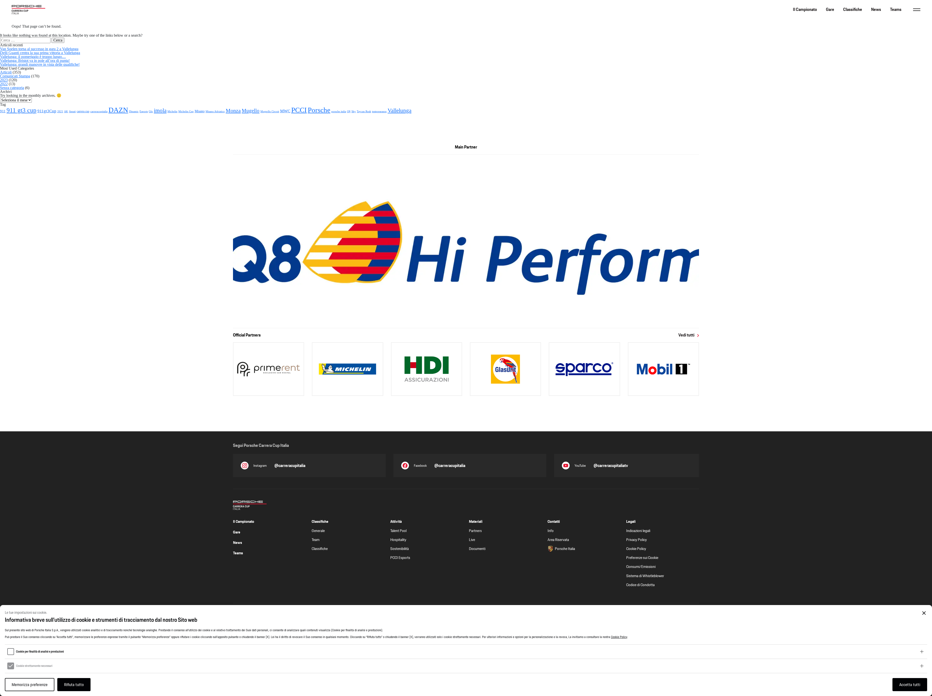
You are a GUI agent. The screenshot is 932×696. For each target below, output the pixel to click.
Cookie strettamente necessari (34, 665)
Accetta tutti (909, 685)
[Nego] (924, 613)
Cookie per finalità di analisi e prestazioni (40, 651)
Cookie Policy (619, 637)
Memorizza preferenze (30, 685)
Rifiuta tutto (74, 685)
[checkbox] (10, 651)
